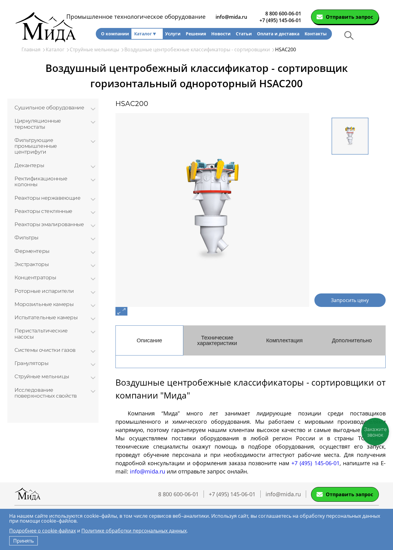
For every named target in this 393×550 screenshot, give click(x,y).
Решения (196, 34)
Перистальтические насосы (41, 334)
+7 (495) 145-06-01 (280, 20)
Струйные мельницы (41, 376)
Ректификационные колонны (40, 181)
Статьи (244, 34)
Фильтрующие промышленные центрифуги (35, 146)
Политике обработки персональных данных (134, 530)
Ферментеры (31, 251)
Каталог (143, 34)
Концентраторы (35, 277)
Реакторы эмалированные (49, 224)
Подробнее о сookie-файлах (42, 530)
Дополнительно (352, 340)
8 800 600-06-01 (283, 13)
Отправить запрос (349, 17)
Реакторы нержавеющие (47, 198)
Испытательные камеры (45, 317)
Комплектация (284, 340)
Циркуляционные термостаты (37, 124)
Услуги (173, 34)
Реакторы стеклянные (43, 211)
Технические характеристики (217, 340)
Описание (149, 340)
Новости (221, 34)
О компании (115, 34)
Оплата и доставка (278, 34)
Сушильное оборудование (49, 107)
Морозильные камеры (43, 304)
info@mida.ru (231, 17)
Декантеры (29, 165)
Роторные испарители (44, 291)
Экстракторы (31, 264)
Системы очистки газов (45, 350)
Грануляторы (31, 363)
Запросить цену (350, 300)
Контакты (316, 34)
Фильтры (26, 237)
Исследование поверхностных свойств (45, 393)
